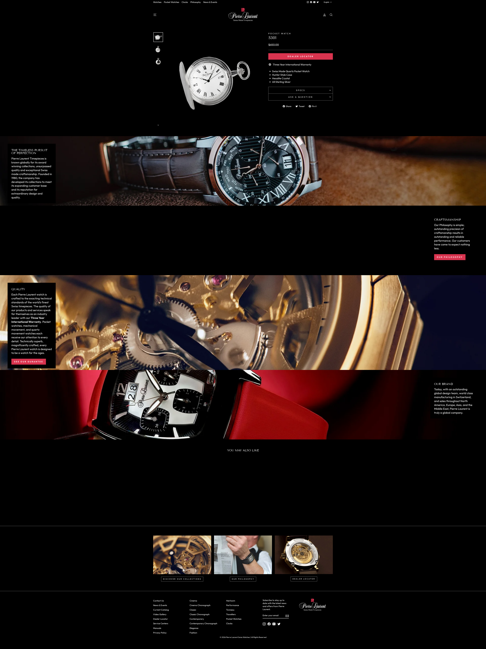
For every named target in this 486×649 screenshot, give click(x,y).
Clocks (185, 2)
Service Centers (160, 623)
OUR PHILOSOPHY (243, 579)
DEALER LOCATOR (303, 579)
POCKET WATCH (279, 33)
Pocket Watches (171, 2)
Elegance (194, 628)
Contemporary (197, 619)
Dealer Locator (301, 56)
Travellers (231, 614)
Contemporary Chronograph (203, 623)
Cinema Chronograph (200, 605)
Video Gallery (159, 614)
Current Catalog (161, 609)
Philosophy (195, 2)
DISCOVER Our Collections (182, 579)
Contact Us (158, 600)
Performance (232, 605)
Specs (300, 90)
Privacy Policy (160, 632)
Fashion (193, 632)
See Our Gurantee (28, 361)
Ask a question (300, 97)
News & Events (210, 2)
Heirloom (230, 600)
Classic (193, 609)
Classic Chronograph (199, 614)
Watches (157, 2)
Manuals (157, 628)
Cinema (193, 600)
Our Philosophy (450, 257)
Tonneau (230, 609)
